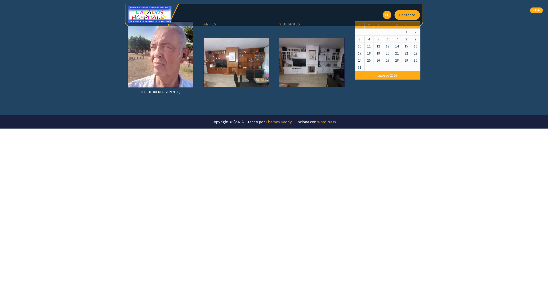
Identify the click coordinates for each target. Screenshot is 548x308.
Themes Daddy (279, 121)
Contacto (407, 14)
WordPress (326, 121)
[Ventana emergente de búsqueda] (387, 15)
